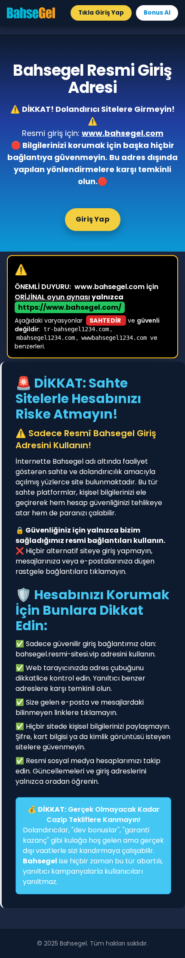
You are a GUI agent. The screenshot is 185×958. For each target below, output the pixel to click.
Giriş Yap (92, 219)
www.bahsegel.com (122, 133)
